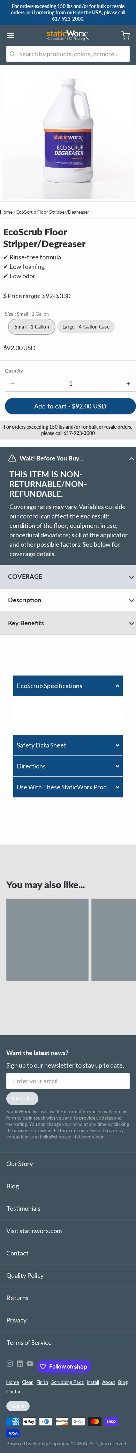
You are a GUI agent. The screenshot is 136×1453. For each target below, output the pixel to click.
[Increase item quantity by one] (128, 383)
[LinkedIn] (19, 1366)
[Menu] (13, 35)
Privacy (16, 1320)
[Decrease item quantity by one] (12, 383)
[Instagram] (9, 1366)
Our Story (19, 1163)
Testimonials (23, 1208)
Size (27, 314)
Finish (42, 1382)
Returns (17, 1297)
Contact (17, 1253)
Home (6, 212)
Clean (27, 1382)
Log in (18, 1406)
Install (93, 1382)
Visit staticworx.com (34, 1230)
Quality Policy (25, 1275)
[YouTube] (30, 1366)
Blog (12, 1186)
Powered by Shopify (27, 1443)
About (108, 1382)
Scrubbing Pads (67, 1382)
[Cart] (122, 35)
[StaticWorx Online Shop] (68, 35)
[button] (68, 685)
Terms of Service (29, 1342)
